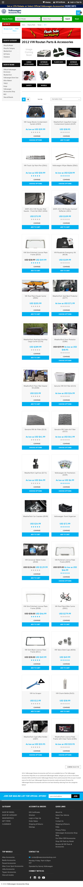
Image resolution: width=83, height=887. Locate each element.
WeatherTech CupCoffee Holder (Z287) (35, 738)
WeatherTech (8, 51)
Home (23, 25)
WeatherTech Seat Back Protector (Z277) (65, 297)
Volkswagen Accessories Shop (9, 90)
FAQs (57, 827)
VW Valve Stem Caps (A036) (65, 650)
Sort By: (40, 99)
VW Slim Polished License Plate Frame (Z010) (35, 253)
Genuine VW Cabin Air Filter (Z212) (65, 430)
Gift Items (7, 54)
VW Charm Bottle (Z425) (65, 693)
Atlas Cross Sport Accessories (12, 866)
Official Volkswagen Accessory (10, 71)
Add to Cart (65, 140)
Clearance (7, 57)
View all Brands (8, 97)
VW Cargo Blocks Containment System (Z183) (35, 123)
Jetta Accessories (8, 869)
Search (67, 19)
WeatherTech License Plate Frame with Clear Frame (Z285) (65, 738)
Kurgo (5, 86)
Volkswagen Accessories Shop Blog (66, 834)
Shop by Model (8, 45)
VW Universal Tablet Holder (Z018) (35, 561)
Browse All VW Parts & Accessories (64, 845)
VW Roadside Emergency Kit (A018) (65, 253)
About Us (59, 812)
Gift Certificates (34, 812)
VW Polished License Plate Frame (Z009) (65, 561)
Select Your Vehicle (62, 815)
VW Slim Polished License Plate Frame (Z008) (35, 607)
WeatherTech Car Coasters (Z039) (35, 516)
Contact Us (59, 821)
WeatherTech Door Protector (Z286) (65, 340)
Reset (77, 19)
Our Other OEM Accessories (65, 838)
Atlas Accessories (8, 857)
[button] (11, 29)
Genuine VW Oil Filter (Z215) (65, 386)
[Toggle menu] (3, 2)
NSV (5, 94)
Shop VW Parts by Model (65, 841)
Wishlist (48, 2)
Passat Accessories (9, 863)
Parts (57, 818)
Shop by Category (9, 48)
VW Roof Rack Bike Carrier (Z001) (65, 607)
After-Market (8, 81)
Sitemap (32, 827)
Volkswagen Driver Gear (11, 78)
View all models (8, 875)
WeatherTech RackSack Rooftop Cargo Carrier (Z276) (36, 340)
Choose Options (35, 140)
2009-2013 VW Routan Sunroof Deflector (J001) (65, 210)
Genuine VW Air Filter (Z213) (35, 429)
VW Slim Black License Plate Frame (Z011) (35, 651)
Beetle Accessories (9, 860)
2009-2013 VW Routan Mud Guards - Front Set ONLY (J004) (35, 210)
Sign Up (78, 2)
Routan (39, 25)
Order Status (33, 821)
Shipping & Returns (36, 824)
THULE (6, 83)
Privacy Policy (61, 830)
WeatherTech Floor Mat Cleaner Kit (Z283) (35, 387)
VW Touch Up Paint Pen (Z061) (35, 165)
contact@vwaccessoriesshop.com (43, 857)
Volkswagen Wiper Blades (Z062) (65, 165)
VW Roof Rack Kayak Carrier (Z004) (35, 297)
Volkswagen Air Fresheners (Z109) (65, 474)
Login (72, 2)
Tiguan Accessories (9, 872)
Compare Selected (73, 767)
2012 (45, 25)
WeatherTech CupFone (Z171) (35, 473)
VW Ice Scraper (35, 693)
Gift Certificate (60, 2)
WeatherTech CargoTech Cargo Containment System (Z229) (65, 123)
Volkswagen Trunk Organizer (65, 516)
